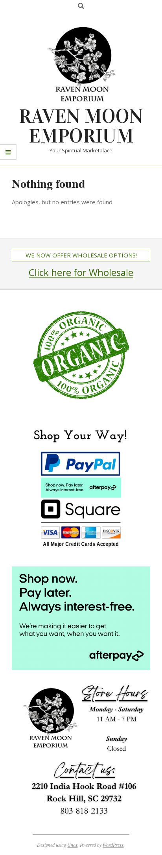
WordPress (113, 845)
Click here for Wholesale (81, 272)
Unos (72, 845)
